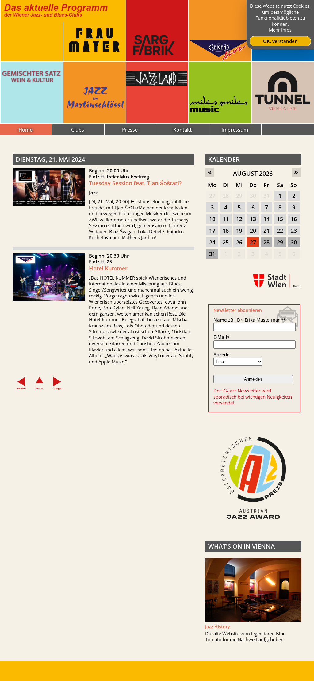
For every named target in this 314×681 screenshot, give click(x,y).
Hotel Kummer (108, 268)
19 (239, 230)
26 (239, 242)
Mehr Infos (280, 30)
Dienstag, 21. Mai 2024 (50, 159)
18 (226, 230)
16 (294, 219)
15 (280, 219)
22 (280, 230)
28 (226, 195)
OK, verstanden (280, 41)
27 (212, 195)
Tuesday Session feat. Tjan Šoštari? (135, 183)
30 (253, 195)
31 (266, 195)
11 (226, 219)
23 (294, 230)
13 (253, 219)
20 (253, 230)
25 (226, 242)
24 (212, 242)
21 (266, 230)
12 (239, 219)
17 (212, 230)
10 (212, 219)
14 (266, 219)
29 (239, 195)
